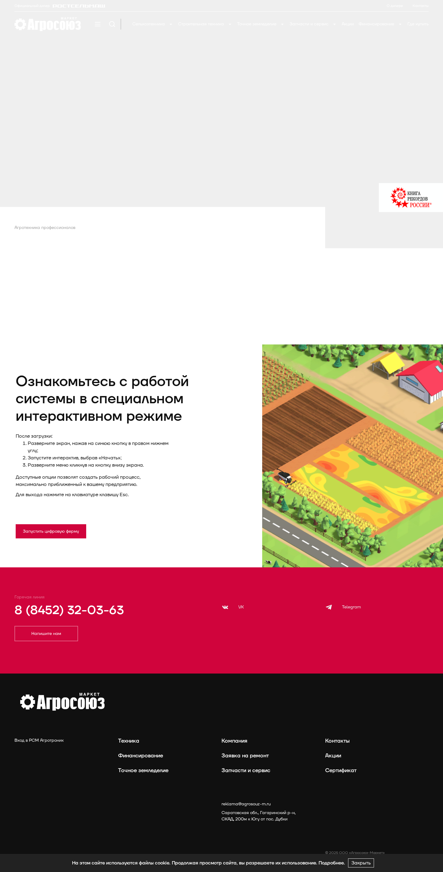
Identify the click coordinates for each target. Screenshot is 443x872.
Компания (234, 741)
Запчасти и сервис (310, 24)
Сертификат (341, 770)
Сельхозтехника (149, 24)
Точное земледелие (257, 24)
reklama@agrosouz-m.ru (246, 804)
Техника (128, 741)
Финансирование (377, 24)
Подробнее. (332, 863)
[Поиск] (112, 24)
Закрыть (361, 863)
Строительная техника (201, 24)
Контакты (337, 741)
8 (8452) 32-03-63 (69, 610)
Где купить (418, 24)
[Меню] (97, 24)
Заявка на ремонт (245, 755)
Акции (348, 24)
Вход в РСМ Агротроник (39, 740)
